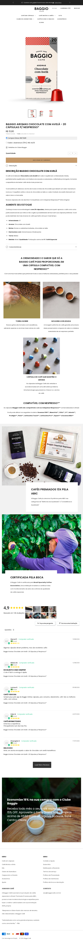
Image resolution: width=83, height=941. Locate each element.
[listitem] (41, 2)
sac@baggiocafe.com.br (52, 893)
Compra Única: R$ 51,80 (17, 138)
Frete (18, 134)
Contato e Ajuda (49, 861)
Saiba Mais (58, 2)
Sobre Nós (46, 864)
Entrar (54, 8)
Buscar (77, 8)
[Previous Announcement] (13, 2)
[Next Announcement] (69, 2)
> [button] (42, 765)
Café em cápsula (27, 15)
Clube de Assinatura (24, 19)
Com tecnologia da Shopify (9, 938)
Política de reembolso (51, 879)
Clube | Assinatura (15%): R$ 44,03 (21, 143)
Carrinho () (65, 8)
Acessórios (61, 19)
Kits (60, 15)
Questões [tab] (8, 630)
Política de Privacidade (51, 875)
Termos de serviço (49, 872)
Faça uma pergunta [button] (46, 623)
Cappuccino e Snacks (45, 19)
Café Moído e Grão (46, 15)
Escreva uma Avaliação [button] (69, 623)
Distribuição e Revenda (51, 868)
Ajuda (41, 22)
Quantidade (10, 153)
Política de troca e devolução (53, 882)
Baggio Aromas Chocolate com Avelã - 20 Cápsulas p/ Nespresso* (25, 651)
